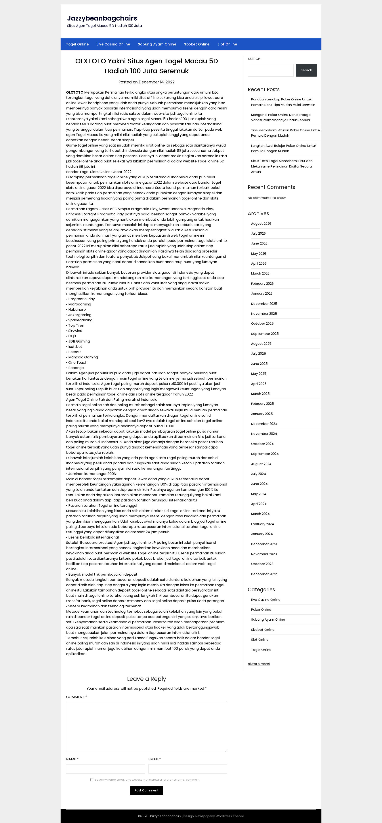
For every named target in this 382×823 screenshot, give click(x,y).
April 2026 (258, 263)
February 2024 (262, 524)
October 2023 (262, 563)
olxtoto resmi (259, 663)
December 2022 (264, 574)
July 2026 (258, 233)
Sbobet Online (197, 44)
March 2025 (260, 393)
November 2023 (264, 554)
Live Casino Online (113, 44)
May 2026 (258, 253)
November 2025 (264, 313)
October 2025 (262, 323)
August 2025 (261, 343)
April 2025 (259, 383)
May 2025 (258, 373)
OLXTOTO (74, 92)
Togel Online (77, 44)
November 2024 (264, 433)
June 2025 (259, 363)
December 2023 (264, 544)
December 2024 (264, 423)
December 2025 (264, 303)
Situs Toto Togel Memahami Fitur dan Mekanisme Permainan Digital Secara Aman (282, 166)
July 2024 (258, 473)
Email (154, 759)
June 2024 (259, 483)
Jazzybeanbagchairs (102, 18)
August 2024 (261, 463)
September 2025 (265, 333)
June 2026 (259, 243)
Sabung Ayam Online (157, 44)
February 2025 (262, 403)
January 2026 (262, 293)
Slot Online (227, 44)
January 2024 (262, 533)
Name (72, 759)
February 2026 (262, 283)
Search (254, 58)
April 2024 (259, 503)
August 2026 (261, 223)
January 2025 (262, 413)
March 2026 (260, 273)
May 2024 (258, 494)
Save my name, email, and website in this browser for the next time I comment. (147, 780)
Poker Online (261, 609)
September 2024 (265, 453)
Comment (76, 696)
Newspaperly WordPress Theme (219, 816)
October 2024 (262, 443)
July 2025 (258, 353)
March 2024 (260, 513)
